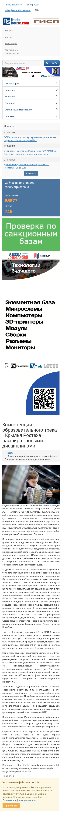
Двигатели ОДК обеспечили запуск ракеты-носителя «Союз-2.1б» (26, 166)
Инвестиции (11, 43)
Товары (9, 30)
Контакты (9, 116)
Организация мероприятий (19, 109)
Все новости (31, 173)
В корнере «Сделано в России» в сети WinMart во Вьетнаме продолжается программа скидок (30, 152)
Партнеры (10, 103)
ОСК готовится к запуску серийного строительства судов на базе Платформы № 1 (30, 138)
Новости (9, 452)
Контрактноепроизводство (12, 51)
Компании (10, 96)
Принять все (11, 805)
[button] (6, 72)
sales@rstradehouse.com (18, 10)
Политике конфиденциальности (19, 800)
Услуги (8, 36)
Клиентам (10, 89)
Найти (53, 63)
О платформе (12, 83)
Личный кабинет (13, 4)
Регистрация (32, 4)
